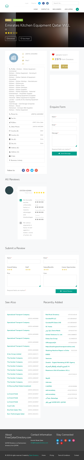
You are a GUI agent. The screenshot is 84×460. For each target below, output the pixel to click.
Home (43, 455)
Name (54, 117)
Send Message (65, 153)
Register (33, 3)
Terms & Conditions (64, 455)
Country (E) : (27, 131)
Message (55, 133)
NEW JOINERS (57, 9)
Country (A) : (27, 135)
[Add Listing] (77, 9)
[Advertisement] (64, 87)
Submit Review (67, 291)
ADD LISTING (69, 9)
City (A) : (27, 144)
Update (66, 66)
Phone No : (27, 114)
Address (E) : (15, 148)
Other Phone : (27, 127)
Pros (8, 273)
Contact (76, 455)
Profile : (23, 89)
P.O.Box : (27, 123)
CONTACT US (45, 9)
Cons (45, 273)
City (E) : (27, 139)
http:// (27, 60)
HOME (36, 9)
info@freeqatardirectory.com (39, 443)
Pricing (52, 455)
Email (54, 125)
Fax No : (13, 118)
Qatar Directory (33, 455)
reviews (69, 59)
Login (26, 3)
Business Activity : (17, 160)
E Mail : (13, 156)
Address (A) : (15, 152)
